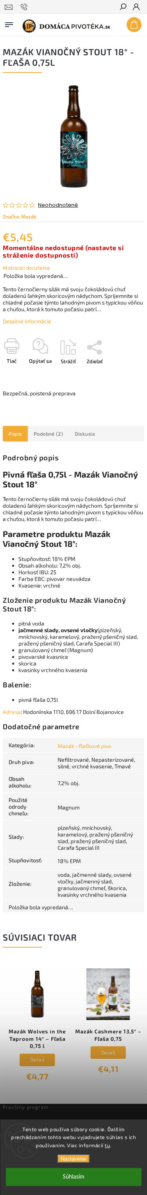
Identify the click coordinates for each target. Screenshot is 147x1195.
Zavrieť (123, 375)
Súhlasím (73, 1177)
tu (107, 1145)
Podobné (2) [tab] (49, 434)
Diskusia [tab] (85, 434)
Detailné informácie (27, 321)
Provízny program (26, 1107)
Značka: (19, 216)
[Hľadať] (123, 7)
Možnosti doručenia (26, 268)
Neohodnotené (58, 205)
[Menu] (9, 23)
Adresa (12, 711)
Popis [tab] (15, 434)
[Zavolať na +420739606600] (25, 7)
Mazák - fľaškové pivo (84, 746)
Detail (37, 1059)
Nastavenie (73, 1159)
